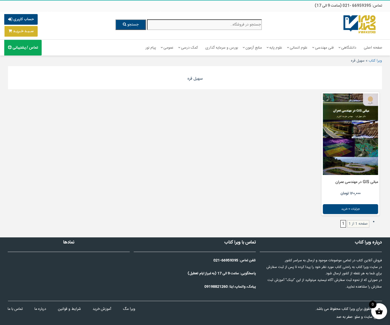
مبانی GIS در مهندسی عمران (356, 182)
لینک (290, 280)
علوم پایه (275, 48)
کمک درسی (189, 48)
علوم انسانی (298, 48)
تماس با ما (15, 309)
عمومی (168, 48)
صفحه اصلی (373, 48)
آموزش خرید (102, 309)
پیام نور (150, 48)
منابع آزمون (253, 48)
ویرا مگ (129, 309)
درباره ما (40, 309)
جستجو (132, 25)
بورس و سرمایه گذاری (221, 48)
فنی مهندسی (324, 48)
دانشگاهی (348, 48)
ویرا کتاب (375, 61)
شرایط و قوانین (69, 309)
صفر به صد (344, 317)
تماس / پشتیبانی (25, 48)
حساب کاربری (23, 19)
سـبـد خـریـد (23, 31)
